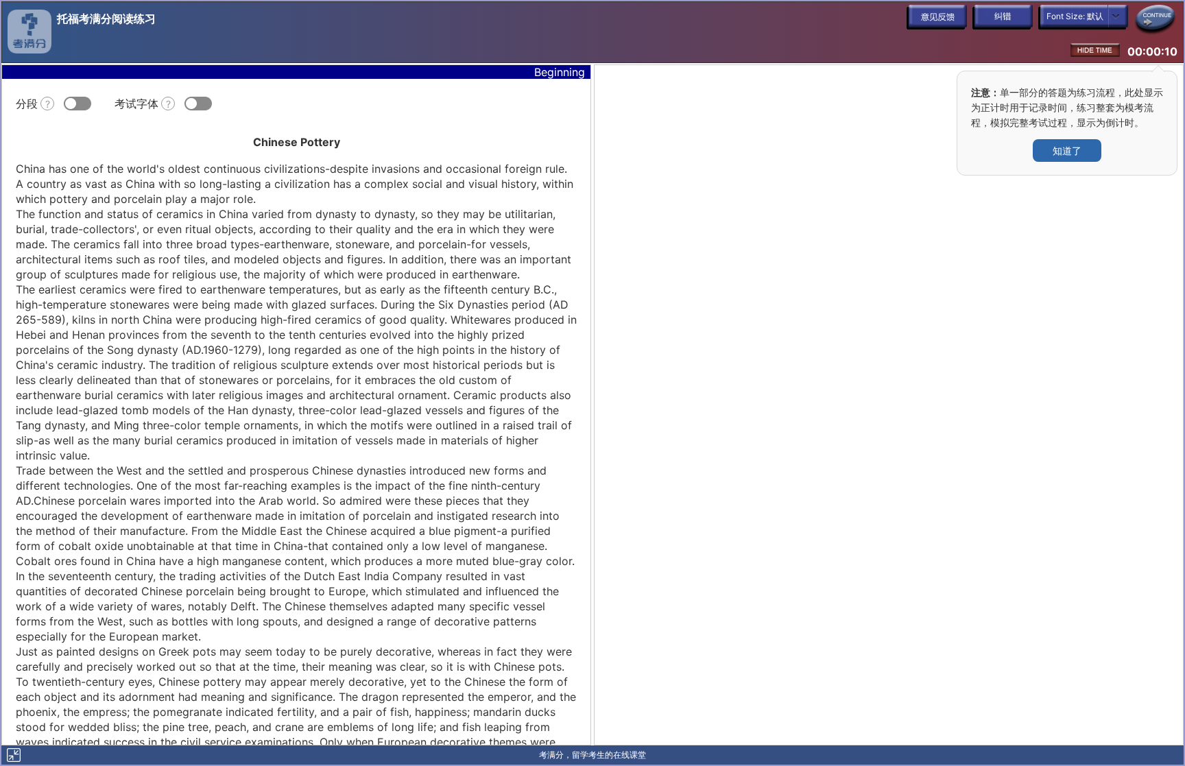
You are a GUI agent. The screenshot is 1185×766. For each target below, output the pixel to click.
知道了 (1067, 150)
